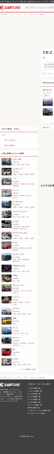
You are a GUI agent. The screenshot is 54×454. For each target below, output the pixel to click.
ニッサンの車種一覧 (35, 391)
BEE (23, 164)
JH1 (14, 271)
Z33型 (20, 207)
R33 (18, 217)
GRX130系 (25, 226)
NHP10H (22, 248)
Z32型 (15, 207)
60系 (23, 364)
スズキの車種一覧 (34, 402)
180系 (32, 238)
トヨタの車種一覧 (34, 388)
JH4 (27, 271)
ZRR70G (31, 184)
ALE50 (32, 174)
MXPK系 (15, 250)
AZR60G (16, 184)
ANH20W (25, 259)
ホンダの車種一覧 (34, 394)
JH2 (18, 271)
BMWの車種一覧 (34, 408)
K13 (27, 333)
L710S (15, 304)
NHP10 (15, 248)
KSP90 (22, 195)
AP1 (14, 281)
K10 (14, 333)
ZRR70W (16, 186)
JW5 (14, 323)
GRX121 (23, 228)
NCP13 (15, 197)
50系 (29, 314)
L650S (15, 302)
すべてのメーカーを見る (36, 413)
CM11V (29, 291)
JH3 (23, 271)
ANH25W (16, 261)
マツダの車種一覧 (34, 397)
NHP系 (29, 248)
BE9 (18, 164)
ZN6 (14, 354)
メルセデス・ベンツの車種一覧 (39, 410)
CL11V (23, 291)
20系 (14, 259)
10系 (14, 314)
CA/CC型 (16, 291)
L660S (21, 302)
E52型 (26, 174)
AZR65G (23, 184)
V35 (27, 217)
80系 (29, 364)
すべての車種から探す (28, 369)
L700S (27, 302)
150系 (20, 238)
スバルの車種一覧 (34, 399)
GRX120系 (16, 226)
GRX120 (15, 228)
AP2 (18, 281)
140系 (15, 238)
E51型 (20, 174)
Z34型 (26, 207)
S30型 (32, 207)
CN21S (15, 293)
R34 (23, 217)
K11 (18, 333)
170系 (26, 238)
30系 (19, 259)
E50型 (15, 174)
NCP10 (28, 195)
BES (27, 164)
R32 (14, 217)
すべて (46, 128)
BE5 (14, 164)
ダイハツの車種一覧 (35, 405)
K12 (22, 333)
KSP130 (15, 195)
